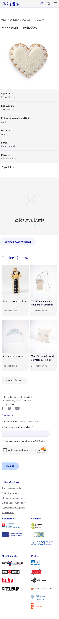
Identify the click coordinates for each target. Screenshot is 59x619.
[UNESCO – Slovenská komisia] (44, 563)
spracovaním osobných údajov (30, 441)
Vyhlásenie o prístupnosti (13, 507)
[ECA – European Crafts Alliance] (44, 526)
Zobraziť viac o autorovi (18, 241)
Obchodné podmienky (12, 497)
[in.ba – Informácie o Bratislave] (15, 580)
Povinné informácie (10, 493)
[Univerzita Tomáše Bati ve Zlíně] (44, 589)
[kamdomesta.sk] (15, 572)
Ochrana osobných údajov (14, 502)
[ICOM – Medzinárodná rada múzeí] (44, 543)
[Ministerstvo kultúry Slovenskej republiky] (15, 526)
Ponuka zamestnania (11, 488)
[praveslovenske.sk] (15, 563)
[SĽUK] (44, 572)
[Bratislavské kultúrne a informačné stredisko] (44, 606)
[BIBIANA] (44, 580)
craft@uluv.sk (8, 404)
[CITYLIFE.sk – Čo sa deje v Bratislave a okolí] (15, 589)
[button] (55, 3)
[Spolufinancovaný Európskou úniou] (15, 534)
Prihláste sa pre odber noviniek (17, 427)
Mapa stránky (8, 512)
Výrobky (14, 19)
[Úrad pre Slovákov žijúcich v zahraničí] (44, 597)
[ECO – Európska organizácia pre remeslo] (44, 534)
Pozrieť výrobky (14, 380)
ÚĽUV (3, 19)
